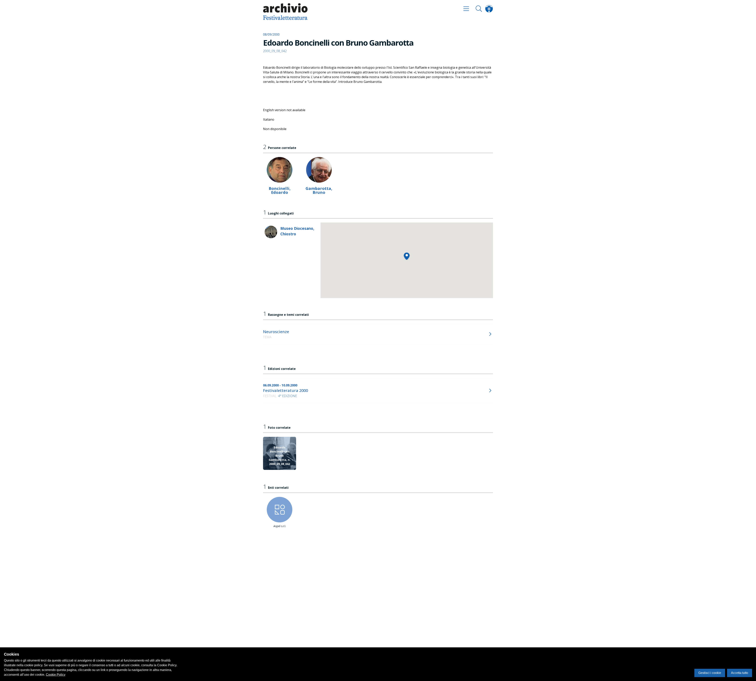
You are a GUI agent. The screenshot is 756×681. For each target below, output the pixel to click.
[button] (406, 256)
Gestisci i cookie (709, 673)
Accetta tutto (739, 673)
